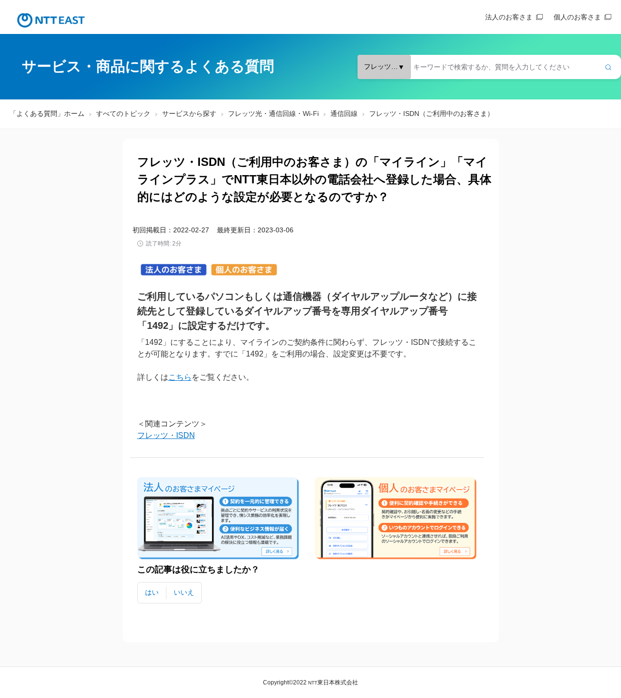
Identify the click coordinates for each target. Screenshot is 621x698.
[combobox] (489, 67)
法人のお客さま (509, 17)
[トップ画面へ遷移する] (51, 20)
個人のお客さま (577, 17)
